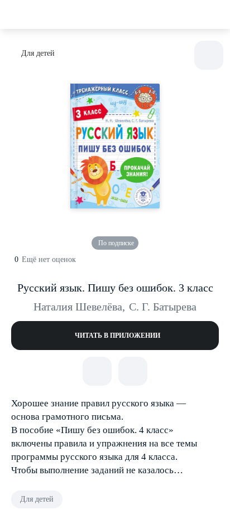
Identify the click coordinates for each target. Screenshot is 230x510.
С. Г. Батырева (163, 306)
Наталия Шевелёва (79, 306)
